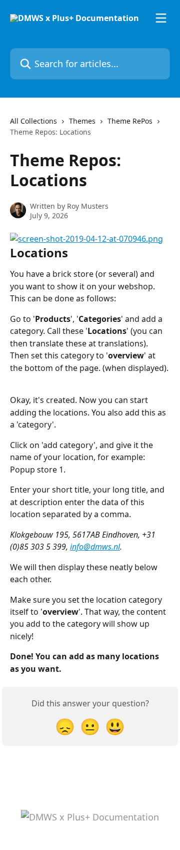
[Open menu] (161, 18)
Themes (82, 121)
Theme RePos (130, 121)
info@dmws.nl (95, 546)
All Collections (33, 121)
